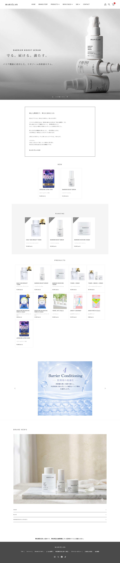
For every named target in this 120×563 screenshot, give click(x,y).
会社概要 (97, 551)
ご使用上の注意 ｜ (89, 551)
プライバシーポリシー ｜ (77, 551)
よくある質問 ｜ (50, 551)
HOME (33, 4)
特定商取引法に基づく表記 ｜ (62, 551)
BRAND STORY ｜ (39, 551)
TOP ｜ (23, 551)
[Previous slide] (53, 97)
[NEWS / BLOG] (72, 4)
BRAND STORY (43, 4)
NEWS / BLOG (67, 4)
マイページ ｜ (30, 551)
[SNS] (79, 4)
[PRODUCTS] (58, 4)
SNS (77, 4)
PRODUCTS (54, 4)
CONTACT (86, 4)
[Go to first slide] (67, 97)
